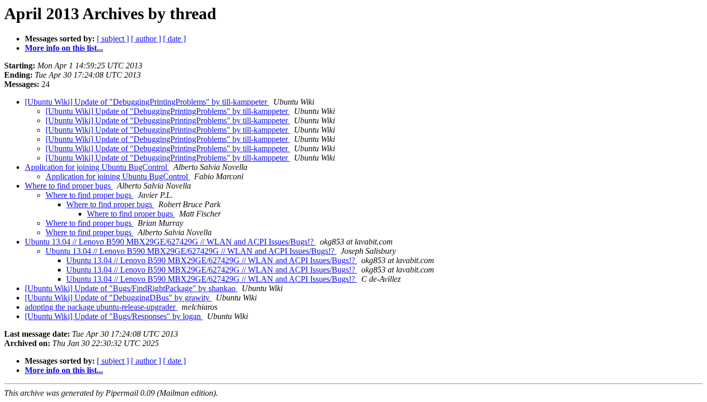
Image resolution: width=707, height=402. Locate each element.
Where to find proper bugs (69, 185)
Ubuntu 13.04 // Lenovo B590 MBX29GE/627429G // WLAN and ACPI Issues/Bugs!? (170, 241)
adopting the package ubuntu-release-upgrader (101, 307)
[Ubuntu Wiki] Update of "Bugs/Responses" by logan (114, 316)
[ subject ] (113, 38)
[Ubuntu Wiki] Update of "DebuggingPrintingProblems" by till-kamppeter (147, 101)
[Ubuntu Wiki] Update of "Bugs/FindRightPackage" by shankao (131, 288)
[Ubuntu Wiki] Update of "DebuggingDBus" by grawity (118, 297)
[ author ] (146, 38)
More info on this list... (64, 48)
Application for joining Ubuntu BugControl (97, 167)
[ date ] (174, 38)
